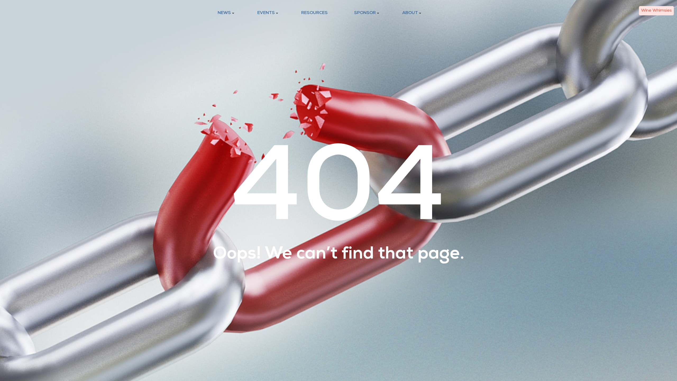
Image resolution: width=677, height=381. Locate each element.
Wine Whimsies (656, 10)
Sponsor (365, 13)
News (224, 13)
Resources (314, 13)
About (410, 13)
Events (266, 13)
